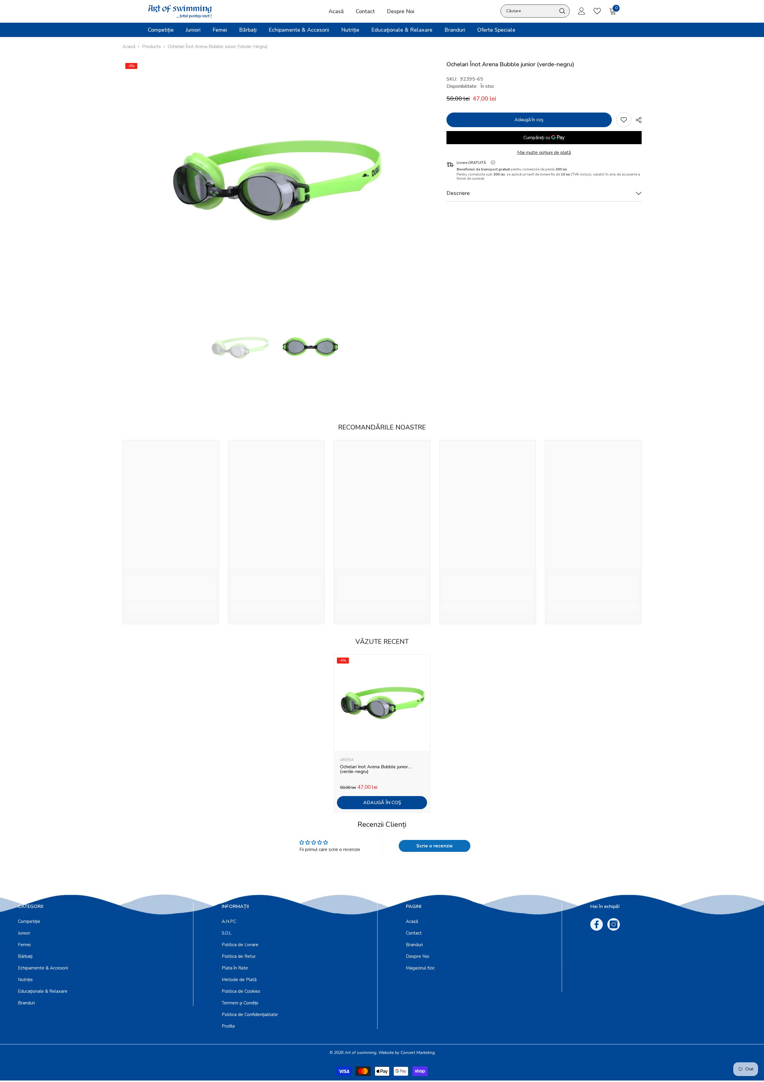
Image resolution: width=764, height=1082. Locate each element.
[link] (623, 119)
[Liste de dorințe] (597, 11)
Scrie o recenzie (434, 846)
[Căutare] (535, 11)
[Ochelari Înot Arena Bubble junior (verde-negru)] (382, 703)
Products (151, 46)
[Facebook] (596, 924)
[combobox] (528, 11)
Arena (347, 760)
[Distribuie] (636, 120)
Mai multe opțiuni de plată (544, 152)
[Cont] (581, 11)
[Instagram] (613, 924)
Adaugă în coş (529, 119)
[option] (275, 179)
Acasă (128, 46)
